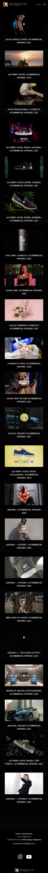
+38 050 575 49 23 (14, 839)
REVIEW (9, 690)
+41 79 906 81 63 (24, 836)
